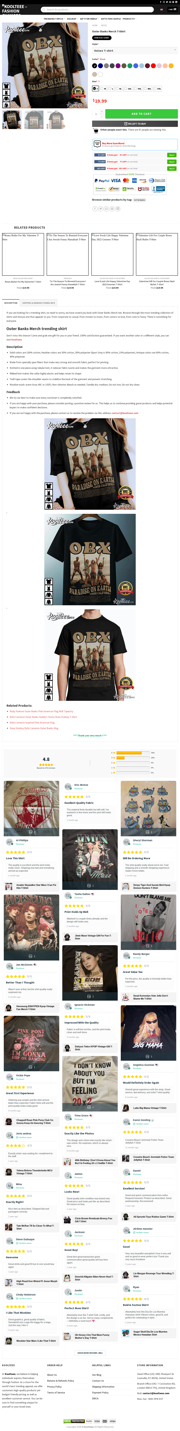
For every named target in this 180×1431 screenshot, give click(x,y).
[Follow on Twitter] (167, 2)
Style (95, 44)
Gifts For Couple (111, 18)
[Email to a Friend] (106, 208)
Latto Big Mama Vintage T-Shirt (149, 1108)
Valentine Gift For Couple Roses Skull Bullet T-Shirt (157, 283)
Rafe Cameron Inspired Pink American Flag (32, 722)
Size (94, 81)
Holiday (71, 18)
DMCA (95, 1398)
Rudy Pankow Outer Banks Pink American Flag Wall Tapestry (41, 711)
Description (10, 303)
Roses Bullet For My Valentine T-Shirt (23, 281)
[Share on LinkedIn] (117, 208)
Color (95, 59)
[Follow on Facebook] (161, 2)
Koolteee (16, 339)
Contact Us (98, 1380)
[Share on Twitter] (100, 208)
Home (95, 25)
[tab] (11, 302)
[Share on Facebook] (95, 208)
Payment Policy (100, 1392)
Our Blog (96, 1374)
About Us (52, 1374)
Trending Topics (53, 18)
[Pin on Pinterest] (112, 208)
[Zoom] (6, 105)
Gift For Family (88, 18)
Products (129, 18)
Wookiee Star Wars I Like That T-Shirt (36, 1341)
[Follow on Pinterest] (173, 2)
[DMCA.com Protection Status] (74, 1421)
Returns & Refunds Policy (60, 1380)
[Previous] (7, 65)
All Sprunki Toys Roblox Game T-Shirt (153, 1217)
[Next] (82, 65)
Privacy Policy (54, 1386)
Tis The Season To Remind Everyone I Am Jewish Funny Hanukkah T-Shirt (68, 283)
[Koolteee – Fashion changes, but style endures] (16, 9)
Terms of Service (56, 1392)
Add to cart (142, 114)
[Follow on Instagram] (164, 2)
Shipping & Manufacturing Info (38, 303)
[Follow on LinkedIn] (176, 2)
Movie (104, 25)
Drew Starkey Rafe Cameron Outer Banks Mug (34, 728)
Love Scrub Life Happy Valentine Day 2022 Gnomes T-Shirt (112, 283)
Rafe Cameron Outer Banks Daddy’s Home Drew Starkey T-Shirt (43, 717)
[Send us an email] (170, 2)
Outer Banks (139, 200)
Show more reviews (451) (90, 1353)
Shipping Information (103, 1386)
